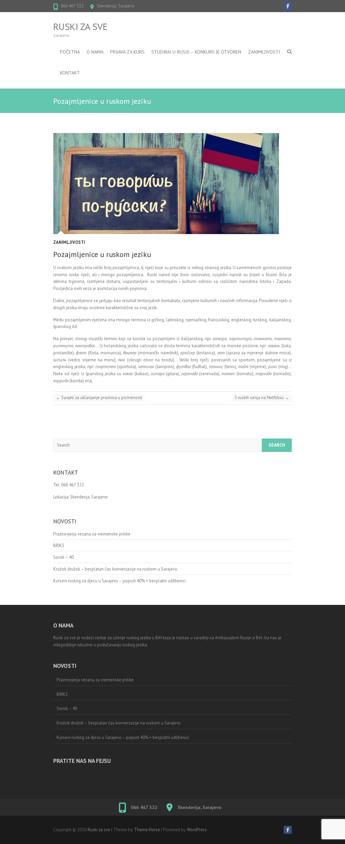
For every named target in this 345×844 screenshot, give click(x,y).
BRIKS (58, 545)
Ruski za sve (80, 27)
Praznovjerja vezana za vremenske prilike (91, 534)
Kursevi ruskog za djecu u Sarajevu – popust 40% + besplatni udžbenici (119, 581)
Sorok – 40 (63, 557)
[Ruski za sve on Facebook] (288, 6)
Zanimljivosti (264, 52)
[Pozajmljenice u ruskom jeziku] (172, 183)
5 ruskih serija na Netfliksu (261, 397)
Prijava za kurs (127, 52)
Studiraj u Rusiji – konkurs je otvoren (196, 52)
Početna (70, 52)
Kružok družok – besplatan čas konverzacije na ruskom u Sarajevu (115, 569)
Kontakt (70, 73)
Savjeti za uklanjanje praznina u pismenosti (99, 397)
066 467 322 (72, 6)
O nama (95, 52)
